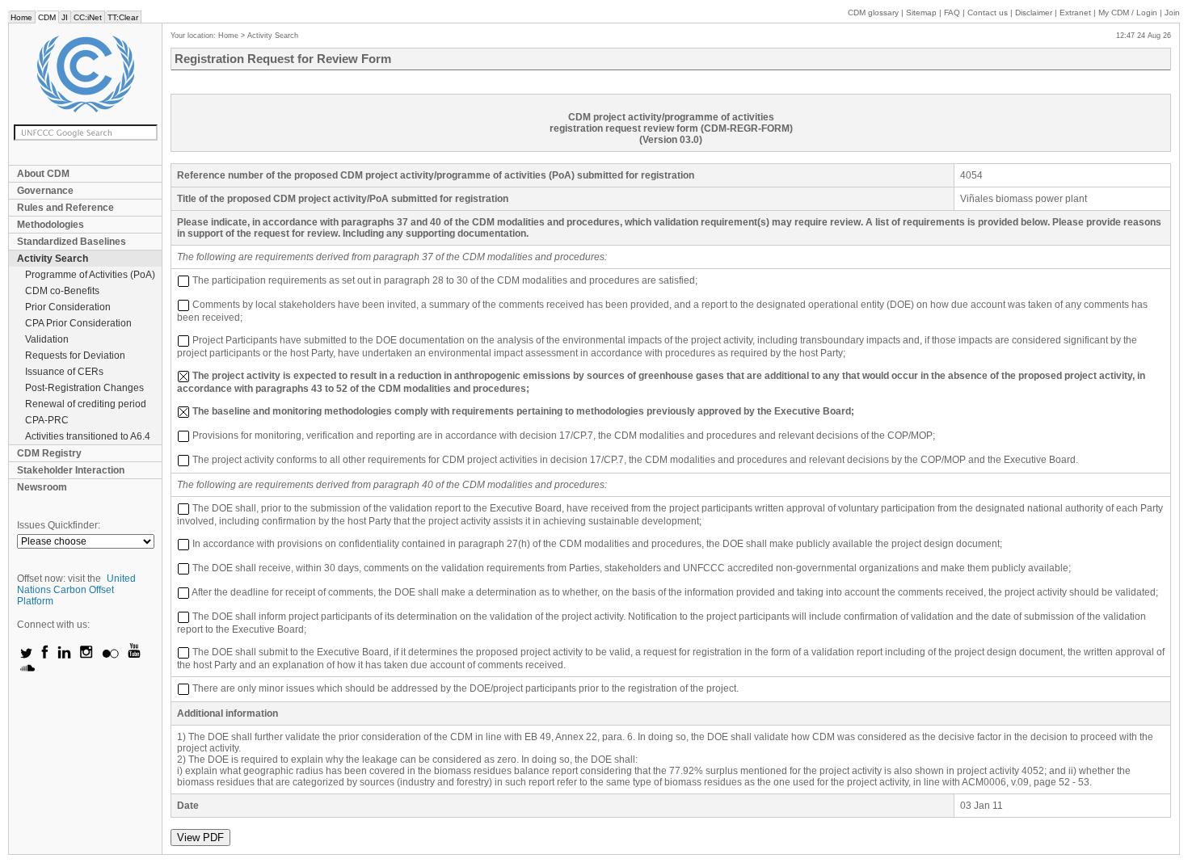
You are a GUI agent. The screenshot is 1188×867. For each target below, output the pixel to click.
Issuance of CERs (64, 371)
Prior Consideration (68, 307)
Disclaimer (1033, 12)
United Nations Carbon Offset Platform (76, 590)
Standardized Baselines (71, 241)
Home (21, 17)
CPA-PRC (47, 420)
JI (64, 17)
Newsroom (42, 487)
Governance (45, 190)
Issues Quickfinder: (58, 525)
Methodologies (50, 224)
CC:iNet (88, 17)
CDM (47, 17)
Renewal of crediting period (85, 404)
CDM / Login (1129, 12)
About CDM (43, 173)
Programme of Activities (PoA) (90, 274)
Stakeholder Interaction (70, 470)
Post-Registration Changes (84, 388)
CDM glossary (873, 12)
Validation (47, 339)
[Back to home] (85, 74)
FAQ (952, 12)
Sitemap (921, 12)
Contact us (987, 12)
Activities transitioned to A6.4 (87, 436)
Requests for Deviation (75, 355)
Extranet (1075, 12)
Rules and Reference (65, 207)
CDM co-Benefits (62, 291)
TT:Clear (122, 17)
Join (1172, 12)
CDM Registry (49, 453)
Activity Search (52, 258)
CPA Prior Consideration (78, 323)
